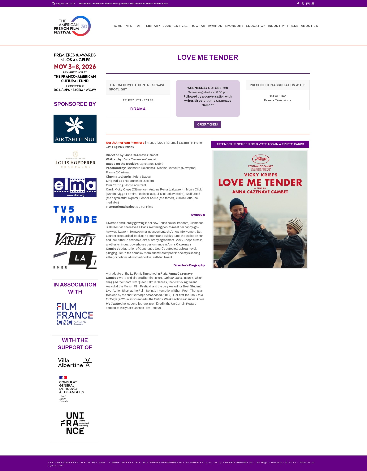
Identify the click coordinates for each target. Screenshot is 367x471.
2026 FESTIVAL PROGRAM (184, 25)
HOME (117, 25)
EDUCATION (256, 25)
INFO (129, 25)
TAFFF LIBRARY (147, 25)
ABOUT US (309, 25)
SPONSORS (234, 25)
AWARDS (215, 25)
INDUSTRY (276, 25)
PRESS (293, 25)
